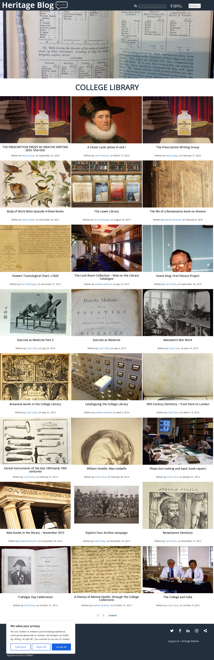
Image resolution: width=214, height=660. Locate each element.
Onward (113, 615)
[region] (40, 637)
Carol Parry (170, 284)
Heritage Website (190, 641)
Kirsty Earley (28, 155)
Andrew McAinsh (172, 219)
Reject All (41, 646)
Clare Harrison (102, 155)
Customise (20, 646)
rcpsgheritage (177, 6)
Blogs (195, 5)
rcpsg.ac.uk (173, 641)
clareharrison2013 (28, 541)
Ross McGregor (102, 219)
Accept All (61, 646)
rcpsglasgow (176, 5)
